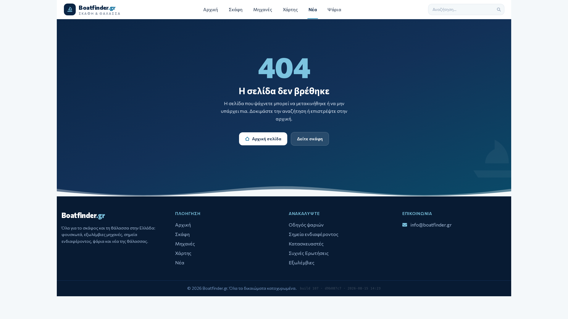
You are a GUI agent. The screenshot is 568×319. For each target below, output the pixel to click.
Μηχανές (262, 9)
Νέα (313, 9)
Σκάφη (236, 9)
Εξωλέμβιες (301, 262)
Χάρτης (290, 9)
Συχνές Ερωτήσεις (309, 253)
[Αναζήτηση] (498, 9)
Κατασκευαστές (306, 243)
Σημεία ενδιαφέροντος (313, 234)
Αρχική (210, 9)
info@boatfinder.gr (431, 224)
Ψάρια (334, 9)
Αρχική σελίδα (266, 138)
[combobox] (460, 9)
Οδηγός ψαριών (306, 224)
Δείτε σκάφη (310, 138)
